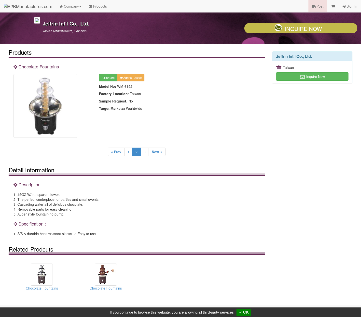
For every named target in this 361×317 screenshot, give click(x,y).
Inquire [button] (110, 78)
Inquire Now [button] (315, 76)
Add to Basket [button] (132, 78)
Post (319, 6)
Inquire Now (303, 28)
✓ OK (244, 312)
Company (71, 6)
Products (99, 6)
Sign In (351, 6)
